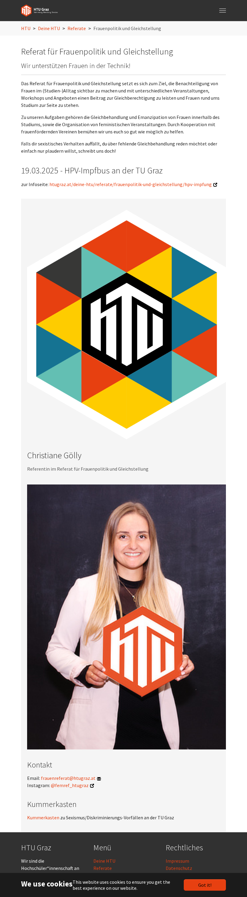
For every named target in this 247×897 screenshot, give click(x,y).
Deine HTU (104, 861)
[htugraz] (39, 10)
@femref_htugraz (70, 785)
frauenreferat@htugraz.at (68, 778)
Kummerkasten (43, 817)
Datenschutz (179, 868)
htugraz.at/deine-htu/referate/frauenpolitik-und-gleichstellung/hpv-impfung (130, 184)
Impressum (177, 861)
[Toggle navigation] (222, 10)
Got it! (204, 885)
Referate (102, 868)
